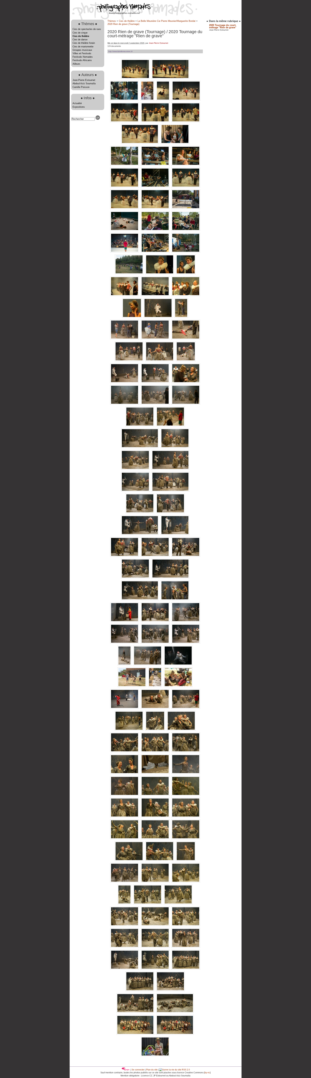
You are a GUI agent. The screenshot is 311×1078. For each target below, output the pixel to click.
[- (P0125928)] (129, 273)
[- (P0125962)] (129, 360)
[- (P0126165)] (155, 816)
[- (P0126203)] (186, 947)
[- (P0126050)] (170, 577)
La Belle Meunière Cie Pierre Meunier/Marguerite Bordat (166, 21)
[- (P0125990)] (170, 425)
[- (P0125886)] (148, 99)
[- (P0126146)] (186, 773)
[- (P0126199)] (155, 947)
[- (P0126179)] (185, 860)
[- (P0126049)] (135, 577)
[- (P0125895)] (186, 121)
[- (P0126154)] (186, 795)
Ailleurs (76, 63)
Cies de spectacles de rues (87, 29)
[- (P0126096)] (178, 664)
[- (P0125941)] (132, 317)
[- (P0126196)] (155, 925)
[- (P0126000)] (135, 469)
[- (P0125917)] (186, 208)
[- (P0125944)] (158, 317)
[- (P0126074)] (125, 642)
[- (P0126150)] (125, 795)
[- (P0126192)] (178, 903)
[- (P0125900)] (175, 143)
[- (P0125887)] (163, 99)
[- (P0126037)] (175, 534)
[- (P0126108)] (125, 708)
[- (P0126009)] (135, 490)
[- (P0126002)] (170, 469)
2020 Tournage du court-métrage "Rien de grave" (222, 26)
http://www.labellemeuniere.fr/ (120, 51)
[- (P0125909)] (186, 186)
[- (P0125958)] (186, 338)
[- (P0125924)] (155, 252)
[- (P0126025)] (170, 512)
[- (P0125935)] (155, 295)
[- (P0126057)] (175, 599)
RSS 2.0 (185, 1070)
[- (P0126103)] (132, 686)
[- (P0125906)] (125, 186)
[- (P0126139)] (155, 773)
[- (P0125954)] (155, 338)
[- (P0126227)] (175, 1012)
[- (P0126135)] (155, 751)
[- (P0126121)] (129, 729)
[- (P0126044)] (186, 556)
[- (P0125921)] (186, 230)
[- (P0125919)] (155, 230)
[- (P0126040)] (155, 556)
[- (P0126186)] (125, 903)
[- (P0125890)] (186, 99)
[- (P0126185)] (186, 881)
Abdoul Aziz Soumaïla (84, 83)
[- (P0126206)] (125, 968)
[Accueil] (111, 13)
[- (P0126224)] (136, 1012)
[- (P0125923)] (125, 252)
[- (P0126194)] (125, 925)
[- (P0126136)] (186, 751)
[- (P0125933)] (125, 295)
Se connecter (138, 1070)
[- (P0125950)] (125, 338)
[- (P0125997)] (140, 447)
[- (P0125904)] (186, 165)
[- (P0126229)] (175, 1034)
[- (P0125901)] (125, 165)
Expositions (79, 107)
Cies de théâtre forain (84, 43)
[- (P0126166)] (186, 816)
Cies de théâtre (81, 36)
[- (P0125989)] (140, 425)
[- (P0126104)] (155, 686)
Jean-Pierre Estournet (84, 80)
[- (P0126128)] (181, 729)
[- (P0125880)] (135, 78)
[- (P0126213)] (186, 968)
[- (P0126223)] (170, 990)
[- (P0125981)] (155, 403)
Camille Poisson (81, 87)
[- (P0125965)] (185, 360)
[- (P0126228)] (136, 1034)
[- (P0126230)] (155, 1055)
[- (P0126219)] (140, 990)
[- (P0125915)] (155, 208)
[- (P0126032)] (140, 534)
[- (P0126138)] (125, 773)
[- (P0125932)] (185, 273)
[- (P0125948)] (181, 317)
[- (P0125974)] (186, 382)
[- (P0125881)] (170, 78)
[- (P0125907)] (155, 186)
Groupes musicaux (82, 50)
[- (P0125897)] (140, 143)
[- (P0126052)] (140, 599)
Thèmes (111, 21)
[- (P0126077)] (155, 642)
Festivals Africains (82, 60)
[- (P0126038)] (125, 556)
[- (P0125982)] (186, 403)
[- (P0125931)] (160, 273)
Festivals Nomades (83, 56)
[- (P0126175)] (129, 860)
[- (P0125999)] (175, 447)
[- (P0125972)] (155, 382)
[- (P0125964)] (160, 360)
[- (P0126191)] (148, 903)
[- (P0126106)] (178, 686)
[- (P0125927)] (186, 252)
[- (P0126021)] (140, 512)
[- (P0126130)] (125, 751)
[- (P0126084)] (186, 642)
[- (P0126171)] (155, 838)
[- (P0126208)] (155, 968)
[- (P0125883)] (124, 99)
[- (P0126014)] (170, 490)
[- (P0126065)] (186, 621)
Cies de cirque (80, 32)
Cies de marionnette (83, 46)
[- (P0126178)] (160, 860)
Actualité (77, 103)
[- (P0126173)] (186, 838)
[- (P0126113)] (155, 708)
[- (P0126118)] (186, 708)
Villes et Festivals (82, 53)
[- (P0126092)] (125, 664)
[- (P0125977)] (125, 403)
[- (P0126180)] (125, 881)
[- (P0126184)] (155, 881)
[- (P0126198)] (125, 947)
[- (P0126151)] (155, 795)
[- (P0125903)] (155, 165)
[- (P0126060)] (125, 621)
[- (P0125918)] (125, 230)
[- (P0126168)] (125, 838)
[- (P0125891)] (125, 121)
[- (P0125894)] (155, 121)
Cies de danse (80, 39)
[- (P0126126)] (155, 729)
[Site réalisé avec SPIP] (125, 1070)
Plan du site (152, 1070)
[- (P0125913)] (125, 208)
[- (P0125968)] (125, 382)
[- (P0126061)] (155, 621)
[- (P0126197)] (186, 925)
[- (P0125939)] (186, 295)
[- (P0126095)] (148, 664)
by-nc (207, 1073)
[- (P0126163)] (125, 816)
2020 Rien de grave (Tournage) (123, 24)
